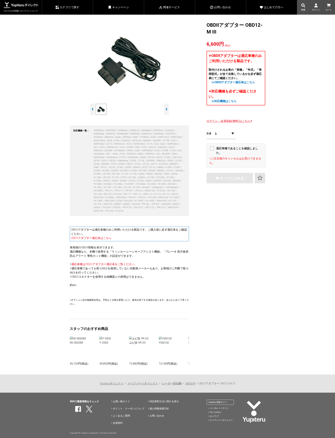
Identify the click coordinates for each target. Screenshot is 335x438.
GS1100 (116, 174)
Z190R (165, 150)
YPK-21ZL (150, 207)
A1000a (133, 170)
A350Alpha (133, 157)
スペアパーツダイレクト (142, 383)
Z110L (141, 160)
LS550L (97, 207)
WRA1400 (162, 201)
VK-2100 (98, 194)
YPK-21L (109, 190)
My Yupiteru (215, 412)
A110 (150, 144)
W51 (108, 154)
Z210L (146, 164)
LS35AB (157, 180)
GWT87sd (158, 130)
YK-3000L (110, 197)
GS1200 (167, 180)
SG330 (152, 170)
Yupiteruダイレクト (112, 383)
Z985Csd (161, 160)
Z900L (170, 160)
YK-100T (107, 187)
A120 (122, 147)
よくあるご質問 (121, 415)
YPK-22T (132, 197)
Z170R (166, 140)
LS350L (106, 180)
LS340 (141, 174)
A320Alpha (99, 154)
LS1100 (106, 174)
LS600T (117, 204)
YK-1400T (139, 201)
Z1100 (125, 174)
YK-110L (98, 204)
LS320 (130, 164)
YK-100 (127, 187)
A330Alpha (111, 157)
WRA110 (147, 194)
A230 (157, 150)
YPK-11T (127, 194)
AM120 (152, 147)
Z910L (104, 167)
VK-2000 (162, 184)
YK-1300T (175, 197)
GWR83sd (123, 130)
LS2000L (179, 170)
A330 (137, 150)
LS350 (149, 180)
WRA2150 (99, 211)
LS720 (145, 167)
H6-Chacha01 (172, 187)
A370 (114, 164)
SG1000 (143, 170)
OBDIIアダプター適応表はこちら (91, 238)
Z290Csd (131, 154)
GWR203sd (99, 144)
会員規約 (118, 422)
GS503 (149, 174)
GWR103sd (176, 137)
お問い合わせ (157, 415)
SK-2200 (128, 201)
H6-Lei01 (146, 187)
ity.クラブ (214, 416)
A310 (174, 140)
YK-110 (157, 194)
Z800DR (157, 140)
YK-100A (118, 187)
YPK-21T (119, 190)
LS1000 (105, 170)
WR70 (159, 157)
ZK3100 (117, 194)
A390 (167, 174)
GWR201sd (119, 144)
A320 (163, 144)
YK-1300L (98, 201)
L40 (158, 154)
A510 (129, 144)
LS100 (179, 160)
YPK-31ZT (139, 207)
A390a (174, 174)
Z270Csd (163, 164)
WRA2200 (163, 197)
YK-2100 (171, 190)
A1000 (168, 167)
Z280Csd (162, 147)
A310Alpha (119, 150)
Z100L (167, 157)
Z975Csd (136, 140)
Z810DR (108, 150)
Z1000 (177, 167)
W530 (141, 154)
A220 (102, 147)
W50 (137, 147)
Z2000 (97, 170)
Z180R (130, 147)
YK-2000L (118, 184)
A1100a (97, 177)
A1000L (97, 174)
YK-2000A (141, 184)
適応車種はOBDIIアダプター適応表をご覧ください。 (104, 264)
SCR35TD (111, 134)
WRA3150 (173, 207)
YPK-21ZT (161, 207)
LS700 (97, 160)
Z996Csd (150, 154)
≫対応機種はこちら (224, 101)
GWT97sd (171, 134)
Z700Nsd (144, 137)
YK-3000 (98, 184)
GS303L (161, 170)
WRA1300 (110, 201)
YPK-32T (156, 204)
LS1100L (132, 177)
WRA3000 (121, 197)
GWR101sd (163, 137)
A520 (171, 147)
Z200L (133, 160)
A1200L (171, 177)
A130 (173, 150)
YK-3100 (161, 190)
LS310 (104, 160)
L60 (179, 150)
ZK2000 (172, 184)
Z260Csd (126, 140)
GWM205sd (140, 144)
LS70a (97, 164)
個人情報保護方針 (159, 408)
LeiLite (118, 137)
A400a (123, 180)
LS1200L (161, 177)
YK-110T (172, 201)
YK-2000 (151, 184)
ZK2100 (108, 194)
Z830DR (151, 160)
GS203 (112, 160)
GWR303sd (173, 144)
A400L (115, 180)
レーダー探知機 (171, 383)
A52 (96, 147)
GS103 (151, 157)
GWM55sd (99, 130)
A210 (109, 144)
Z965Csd (109, 137)
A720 (144, 147)
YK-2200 (152, 197)
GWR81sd (135, 130)
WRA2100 (150, 190)
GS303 (121, 164)
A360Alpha (123, 160)
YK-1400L (150, 201)
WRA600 (166, 204)
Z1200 (140, 180)
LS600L (126, 204)
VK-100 (136, 187)
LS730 (123, 177)
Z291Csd (177, 157)
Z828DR (105, 164)
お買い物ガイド (121, 401)
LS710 (154, 164)
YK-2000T (129, 184)
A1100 (133, 174)
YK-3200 (106, 207)
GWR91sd (147, 134)
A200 (153, 137)
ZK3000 (108, 184)
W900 (130, 150)
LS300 (143, 157)
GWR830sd (123, 134)
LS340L (142, 177)
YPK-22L (142, 197)
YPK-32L (146, 204)
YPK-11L (137, 194)
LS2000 (114, 170)
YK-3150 (119, 211)
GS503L (158, 174)
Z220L (112, 167)
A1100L (151, 177)
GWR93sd (135, 134)
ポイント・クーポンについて (129, 408)
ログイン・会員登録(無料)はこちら (229, 121)
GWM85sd (146, 130)
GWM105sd (99, 140)
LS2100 (106, 177)
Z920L (175, 194)
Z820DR (166, 154)
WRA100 (107, 204)
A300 (135, 137)
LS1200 (132, 180)
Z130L (120, 167)
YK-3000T (98, 190)
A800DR (147, 140)
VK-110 (166, 194)
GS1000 (124, 170)
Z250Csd (98, 137)
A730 (122, 154)
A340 (174, 154)
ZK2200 (136, 204)
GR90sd (127, 137)
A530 (115, 154)
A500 (110, 140)
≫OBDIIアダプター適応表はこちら (233, 82)
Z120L (138, 164)
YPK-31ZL (127, 207)
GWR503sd (99, 157)
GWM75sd (111, 130)
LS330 (128, 167)
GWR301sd (112, 147)
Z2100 (115, 177)
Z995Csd (98, 150)
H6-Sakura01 (158, 187)
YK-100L (98, 187)
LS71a (152, 167)
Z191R (122, 157)
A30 (156, 144)
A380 (96, 167)
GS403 (136, 167)
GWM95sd (159, 134)
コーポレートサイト (219, 408)
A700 (117, 140)
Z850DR (177, 180)
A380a (160, 167)
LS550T (176, 204)
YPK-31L (139, 190)
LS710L (170, 170)
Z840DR (174, 164)
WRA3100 (99, 197)
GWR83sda (99, 134)
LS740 (119, 201)
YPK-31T (129, 190)
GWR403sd (147, 150)
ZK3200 (117, 207)
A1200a (97, 180)
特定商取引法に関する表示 (164, 401)
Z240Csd (169, 130)
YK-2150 (109, 211)
